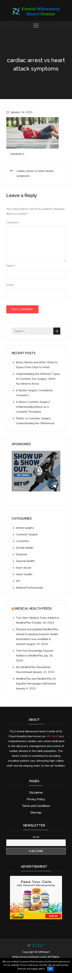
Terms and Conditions (36, 806)
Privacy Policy (36, 799)
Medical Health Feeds (33, 608)
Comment (12, 222)
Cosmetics (22, 541)
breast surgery (25, 527)
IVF (18, 581)
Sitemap (35, 812)
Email (10, 285)
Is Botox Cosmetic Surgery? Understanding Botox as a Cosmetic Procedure (33, 406)
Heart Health (24, 574)
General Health (25, 561)
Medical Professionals (29, 587)
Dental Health (24, 547)
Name (11, 265)
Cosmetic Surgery (27, 534)
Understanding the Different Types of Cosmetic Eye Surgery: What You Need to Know (38, 378)
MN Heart (52, 736)
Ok (50, 969)
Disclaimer (36, 792)
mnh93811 (17, 154)
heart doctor (23, 567)
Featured (21, 554)
